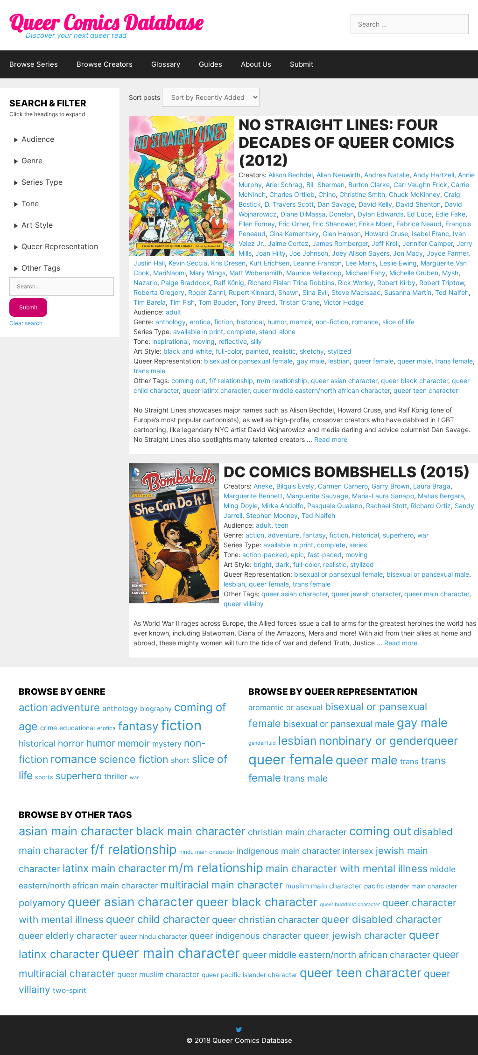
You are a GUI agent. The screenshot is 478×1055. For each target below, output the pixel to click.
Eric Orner (294, 224)
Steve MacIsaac (355, 292)
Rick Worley (355, 282)
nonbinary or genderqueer (388, 741)
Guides (210, 64)
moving (203, 341)
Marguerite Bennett (253, 496)
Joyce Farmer (447, 253)
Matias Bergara (441, 496)
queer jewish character (366, 594)
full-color (229, 351)
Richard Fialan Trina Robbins (291, 282)
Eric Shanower (333, 224)
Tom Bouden (217, 302)
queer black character (414, 380)
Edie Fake (450, 214)
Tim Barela (150, 302)
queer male (414, 361)
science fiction (134, 759)
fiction (223, 322)
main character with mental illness (347, 868)
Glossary (165, 64)
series (358, 545)
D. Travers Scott (289, 204)
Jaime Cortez (288, 243)
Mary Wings (207, 273)
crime (48, 728)
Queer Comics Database (106, 22)
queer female (373, 361)
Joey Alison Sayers (360, 253)
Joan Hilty (270, 253)
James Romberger (340, 243)
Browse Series (33, 64)
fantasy (314, 535)
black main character (191, 831)
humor (276, 322)
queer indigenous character (245, 935)
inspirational (170, 341)
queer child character (158, 919)
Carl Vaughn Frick (420, 185)
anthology (170, 322)
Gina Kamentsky (294, 234)
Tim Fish (182, 302)
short (180, 760)
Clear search (25, 323)
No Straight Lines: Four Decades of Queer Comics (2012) (346, 143)
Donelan (341, 214)
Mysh (450, 273)
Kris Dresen (228, 263)
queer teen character (426, 390)
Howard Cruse (386, 234)
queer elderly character (68, 935)
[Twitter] (239, 1029)
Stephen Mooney (272, 515)
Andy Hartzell (433, 175)
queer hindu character (153, 936)
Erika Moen (376, 224)
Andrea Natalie (386, 175)
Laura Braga (431, 486)
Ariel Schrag (284, 185)
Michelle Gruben (413, 273)
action (255, 535)
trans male (149, 371)
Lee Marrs (360, 263)
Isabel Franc (430, 234)
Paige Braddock (185, 282)
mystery (167, 743)
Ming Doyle (241, 506)
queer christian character (265, 919)
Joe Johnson (308, 253)
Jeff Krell (385, 243)
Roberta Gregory (159, 292)
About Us (256, 64)
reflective (232, 341)
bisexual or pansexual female (248, 361)
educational (77, 728)
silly (256, 341)
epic (297, 555)
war (423, 535)
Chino (327, 194)
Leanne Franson (317, 263)
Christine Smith (362, 194)
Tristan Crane (299, 302)
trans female (454, 361)
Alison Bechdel (290, 175)
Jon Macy (408, 253)
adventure (283, 535)
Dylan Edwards (380, 214)
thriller (115, 776)
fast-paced (325, 555)
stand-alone (277, 331)
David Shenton (418, 204)
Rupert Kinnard (251, 292)
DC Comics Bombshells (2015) (347, 472)
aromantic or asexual (285, 707)
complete (241, 331)
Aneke (263, 486)
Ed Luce (419, 214)
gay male (310, 361)
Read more (330, 439)
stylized (339, 351)
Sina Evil (315, 292)
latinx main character (114, 868)
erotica (200, 322)
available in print (198, 331)
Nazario (145, 282)
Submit (301, 64)
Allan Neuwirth (338, 175)
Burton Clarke (369, 185)
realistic (284, 351)
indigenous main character (288, 851)
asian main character (76, 831)
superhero (398, 535)
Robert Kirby (396, 282)
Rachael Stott (386, 506)
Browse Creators (105, 64)
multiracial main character (221, 885)
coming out (188, 380)
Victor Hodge (343, 302)
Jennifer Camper (427, 243)
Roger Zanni (206, 292)
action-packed (264, 555)
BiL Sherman (325, 185)
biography (156, 709)
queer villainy (244, 604)
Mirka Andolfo (282, 506)
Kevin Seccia (188, 263)
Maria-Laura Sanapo (383, 496)
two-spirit (69, 990)
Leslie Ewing (398, 263)
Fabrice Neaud (419, 224)
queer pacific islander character (249, 974)
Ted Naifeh (452, 292)
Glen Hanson (342, 234)
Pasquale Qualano (334, 506)
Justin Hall (149, 263)
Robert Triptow (441, 282)
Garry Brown (390, 486)
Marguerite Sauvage (317, 496)
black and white (187, 351)
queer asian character (344, 380)
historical (250, 322)
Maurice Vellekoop (314, 273)
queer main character (436, 594)
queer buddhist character (350, 904)
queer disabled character (381, 919)
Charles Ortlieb (292, 194)
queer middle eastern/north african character (321, 390)
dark (282, 564)
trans (409, 761)
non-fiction (332, 322)
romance (365, 322)
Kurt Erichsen (269, 263)
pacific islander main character (410, 886)
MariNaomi (169, 273)
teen (281, 525)
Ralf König (229, 282)
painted (257, 351)
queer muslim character (158, 974)
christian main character (297, 832)
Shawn (288, 292)
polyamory (42, 902)
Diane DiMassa (303, 214)
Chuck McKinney (414, 194)
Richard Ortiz (431, 506)
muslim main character (323, 885)
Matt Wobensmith (255, 273)
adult (173, 312)
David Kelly (375, 204)
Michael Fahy (365, 273)
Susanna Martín (407, 292)
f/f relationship (231, 380)
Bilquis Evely (295, 486)
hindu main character (206, 851)
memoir (301, 322)
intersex (358, 851)
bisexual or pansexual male (428, 574)
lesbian (339, 361)
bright (262, 564)
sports (44, 777)
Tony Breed (257, 302)
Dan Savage (336, 204)
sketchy (312, 351)
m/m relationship (282, 380)
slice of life (398, 322)
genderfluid (262, 743)
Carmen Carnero (343, 486)
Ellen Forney (257, 224)
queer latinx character (216, 390)
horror (71, 743)
